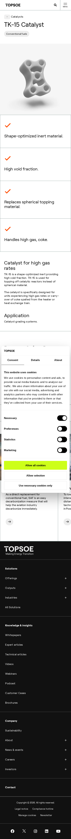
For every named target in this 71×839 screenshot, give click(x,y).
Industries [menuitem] (11, 597)
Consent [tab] (12, 360)
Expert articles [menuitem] (14, 644)
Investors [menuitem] (10, 769)
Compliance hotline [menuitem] (42, 809)
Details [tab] (35, 360)
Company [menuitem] (11, 721)
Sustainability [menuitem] (13, 730)
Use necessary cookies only (35, 485)
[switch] (62, 429)
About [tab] (58, 360)
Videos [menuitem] (9, 664)
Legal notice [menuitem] (21, 809)
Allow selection (35, 475)
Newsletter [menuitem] (46, 815)
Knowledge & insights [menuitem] (18, 625)
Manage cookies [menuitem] (27, 815)
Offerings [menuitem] (11, 578)
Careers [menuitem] (10, 759)
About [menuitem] (9, 740)
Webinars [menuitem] (11, 673)
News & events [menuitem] (14, 750)
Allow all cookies (35, 465)
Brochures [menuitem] (11, 702)
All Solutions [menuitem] (13, 607)
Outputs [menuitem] (10, 588)
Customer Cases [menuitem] (15, 693)
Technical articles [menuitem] (15, 654)
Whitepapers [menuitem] (13, 635)
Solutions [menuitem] (11, 568)
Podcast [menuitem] (10, 683)
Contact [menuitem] (10, 787)
